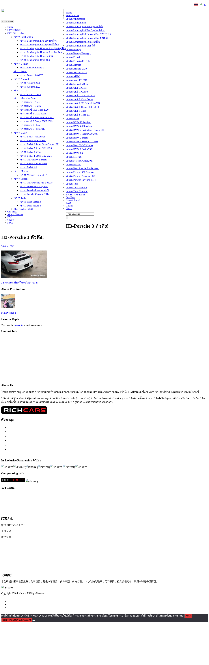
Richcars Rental (10, 343)
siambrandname (6, 499)
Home (10, 27)
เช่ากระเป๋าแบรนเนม (91, 499)
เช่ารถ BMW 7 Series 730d (33, 163)
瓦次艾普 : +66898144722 (16, 568)
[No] (33, 620)
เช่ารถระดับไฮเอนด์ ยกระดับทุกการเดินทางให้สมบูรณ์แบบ (42, 427)
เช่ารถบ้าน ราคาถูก (35, 506)
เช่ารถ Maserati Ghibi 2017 (33, 175)
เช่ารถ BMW (20, 132)
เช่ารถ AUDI (20, 90)
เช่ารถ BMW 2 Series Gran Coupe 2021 (39, 144)
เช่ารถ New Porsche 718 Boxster (36, 182)
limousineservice (33, 495)
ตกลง (188, 616)
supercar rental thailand (34, 499)
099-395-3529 (26, 337)
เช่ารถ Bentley (20, 63)
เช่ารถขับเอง (164, 499)
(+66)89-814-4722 (22, 531)
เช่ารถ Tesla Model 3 (30, 201)
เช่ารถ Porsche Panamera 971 (34, 190)
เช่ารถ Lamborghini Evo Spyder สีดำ (38, 40)
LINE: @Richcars (34, 5)
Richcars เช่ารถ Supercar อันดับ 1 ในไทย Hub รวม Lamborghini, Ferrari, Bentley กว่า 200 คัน (61, 431)
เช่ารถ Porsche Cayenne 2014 (34, 194)
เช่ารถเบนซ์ (199, 505)
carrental (4, 495)
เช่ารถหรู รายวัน (150, 506)
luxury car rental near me (122, 495)
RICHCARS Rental (23, 209)
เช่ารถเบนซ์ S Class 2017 (32, 129)
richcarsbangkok (198, 495)
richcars (188, 495)
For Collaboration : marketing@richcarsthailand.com (30, 372)
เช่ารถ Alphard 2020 (30, 83)
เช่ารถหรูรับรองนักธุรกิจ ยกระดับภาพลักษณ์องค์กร (37, 440)
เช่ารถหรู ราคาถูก (136, 506)
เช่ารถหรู (104, 505)
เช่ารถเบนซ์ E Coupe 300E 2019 (36, 121)
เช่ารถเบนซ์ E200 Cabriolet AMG (37, 117)
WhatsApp (53, 5)
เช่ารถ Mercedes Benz (24, 98)
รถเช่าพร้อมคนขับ (75, 499)
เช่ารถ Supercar (152, 499)
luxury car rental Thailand (169, 494)
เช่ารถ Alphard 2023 (30, 86)
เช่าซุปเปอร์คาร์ (105, 499)
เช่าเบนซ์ (30, 512)
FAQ (9, 217)
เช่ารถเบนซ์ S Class (30, 125)
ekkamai (23, 495)
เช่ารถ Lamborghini (23, 37)
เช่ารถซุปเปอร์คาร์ (182, 499)
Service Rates (14, 29)
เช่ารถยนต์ (56, 506)
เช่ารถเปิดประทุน (13, 511)
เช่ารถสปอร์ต (84, 505)
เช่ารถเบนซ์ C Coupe (30, 106)
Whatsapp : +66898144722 (16, 378)
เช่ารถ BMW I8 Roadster (32, 136)
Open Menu (7, 21)
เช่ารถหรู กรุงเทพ (121, 506)
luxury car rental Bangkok (77, 494)
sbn (205, 495)
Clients (10, 220)
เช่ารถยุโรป (67, 505)
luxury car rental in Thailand (103, 495)
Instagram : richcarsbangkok (17, 355)
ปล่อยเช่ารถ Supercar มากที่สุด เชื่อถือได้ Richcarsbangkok (41, 444)
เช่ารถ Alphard (21, 79)
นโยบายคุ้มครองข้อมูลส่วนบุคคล (16, 620)
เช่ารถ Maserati (21, 171)
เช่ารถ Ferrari (20, 71)
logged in (18, 325)
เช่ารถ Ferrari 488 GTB (31, 75)
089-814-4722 (12, 5)
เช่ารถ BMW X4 (28, 167)
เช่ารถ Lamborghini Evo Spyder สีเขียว (39, 44)
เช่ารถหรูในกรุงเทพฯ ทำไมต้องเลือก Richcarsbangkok (38, 436)
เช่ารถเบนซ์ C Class (30, 102)
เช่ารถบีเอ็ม (13, 506)
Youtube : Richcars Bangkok (17, 360)
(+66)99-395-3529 (43, 531)
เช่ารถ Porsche (20, 178)
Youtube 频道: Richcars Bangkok (20, 549)
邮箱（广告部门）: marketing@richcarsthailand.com (31, 562)
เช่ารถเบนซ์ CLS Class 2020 (34, 109)
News (10, 222)
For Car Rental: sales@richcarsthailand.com (25, 366)
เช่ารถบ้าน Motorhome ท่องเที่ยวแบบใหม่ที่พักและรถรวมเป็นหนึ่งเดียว (48, 453)
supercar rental (19, 499)
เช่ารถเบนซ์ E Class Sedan (33, 113)
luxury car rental (51, 494)
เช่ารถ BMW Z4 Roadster (33, 140)
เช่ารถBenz (116, 499)
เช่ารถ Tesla (19, 198)
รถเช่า (65, 499)
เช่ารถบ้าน (23, 506)
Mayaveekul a (8, 312)
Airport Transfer (15, 214)
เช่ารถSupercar (139, 499)
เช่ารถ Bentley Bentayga (32, 67)
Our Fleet (12, 211)
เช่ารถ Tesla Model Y (30, 205)
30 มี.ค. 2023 (7, 246)
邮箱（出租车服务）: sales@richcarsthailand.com (30, 555)
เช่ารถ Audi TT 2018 (30, 94)
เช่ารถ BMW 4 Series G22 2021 (36, 155)
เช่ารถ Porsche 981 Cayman (34, 186)
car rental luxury (14, 495)
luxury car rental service (142, 494)
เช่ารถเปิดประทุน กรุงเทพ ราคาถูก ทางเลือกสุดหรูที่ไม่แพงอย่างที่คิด (47, 449)
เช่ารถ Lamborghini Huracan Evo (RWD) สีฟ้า (43, 48)
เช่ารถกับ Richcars (16, 33)
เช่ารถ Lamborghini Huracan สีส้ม (37, 56)
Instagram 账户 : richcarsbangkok (20, 543)
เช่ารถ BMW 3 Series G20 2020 (36, 148)
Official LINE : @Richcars (16, 349)
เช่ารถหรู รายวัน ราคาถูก (181, 506)
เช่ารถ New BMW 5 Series (33, 159)
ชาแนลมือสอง (57, 499)
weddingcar (48, 499)
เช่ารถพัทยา (47, 506)
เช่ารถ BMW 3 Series (30, 152)
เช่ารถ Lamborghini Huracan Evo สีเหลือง (41, 52)
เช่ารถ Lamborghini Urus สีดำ (35, 60)
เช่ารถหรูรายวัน (164, 506)
